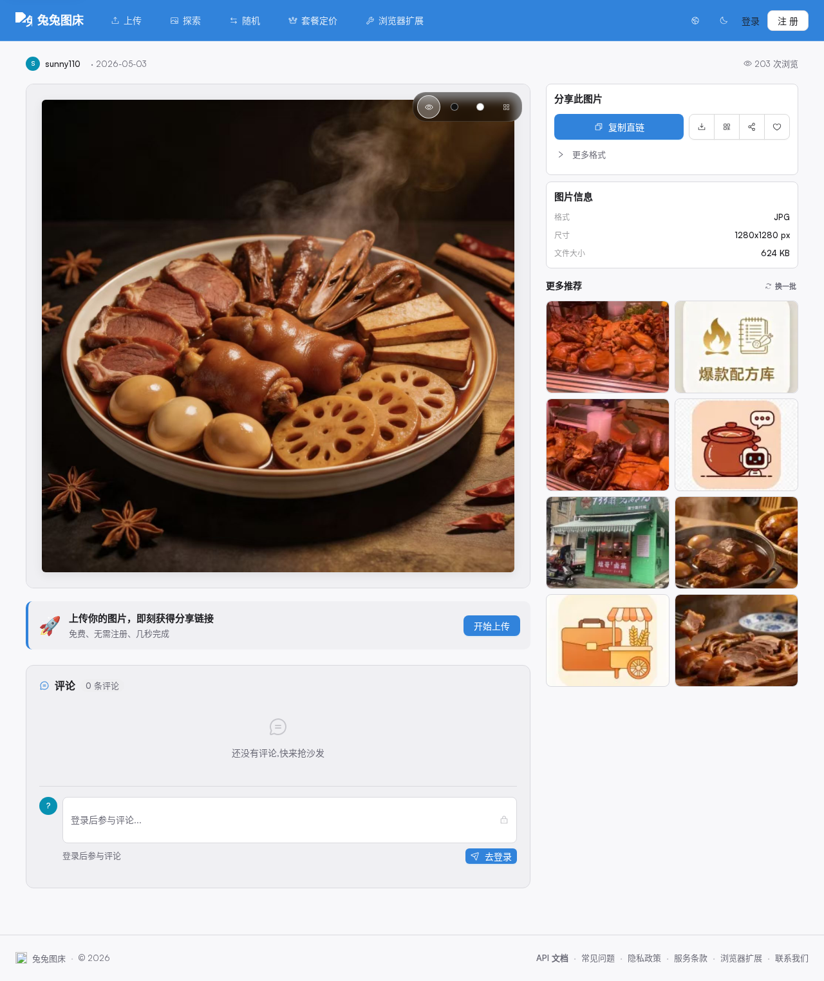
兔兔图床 (60, 20)
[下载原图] (702, 127)
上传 (133, 20)
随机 (251, 20)
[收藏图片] (777, 127)
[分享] (752, 127)
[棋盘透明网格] (506, 106)
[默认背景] (428, 106)
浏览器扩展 (401, 20)
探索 (192, 20)
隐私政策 (644, 958)
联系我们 (792, 958)
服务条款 (690, 958)
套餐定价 (319, 20)
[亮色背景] (480, 106)
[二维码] (727, 127)
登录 (751, 20)
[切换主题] (723, 20)
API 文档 (552, 958)
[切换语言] (695, 20)
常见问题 (598, 958)
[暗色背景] (454, 106)
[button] (672, 154)
